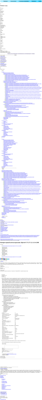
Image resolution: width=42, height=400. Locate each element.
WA (2, 63)
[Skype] (7, 259)
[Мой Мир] (3, 259)
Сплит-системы (12, 1)
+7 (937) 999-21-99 (3, 394)
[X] (4, 259)
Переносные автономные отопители (9, 73)
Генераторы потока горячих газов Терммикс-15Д (10, 81)
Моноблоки (4, 1)
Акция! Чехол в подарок (3, 223)
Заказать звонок (2, 62)
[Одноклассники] (1, 259)
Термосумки (5, 110)
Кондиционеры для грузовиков (8, 102)
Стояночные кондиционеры (22, 1)
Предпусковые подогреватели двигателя (9, 74)
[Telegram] (8, 259)
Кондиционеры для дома (31, 236)
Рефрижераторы (6, 118)
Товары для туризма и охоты (8, 111)
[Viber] (5, 259)
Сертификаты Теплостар (3, 230)
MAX (3, 63)
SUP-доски (5, 119)
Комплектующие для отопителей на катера (10, 101)
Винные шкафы (6, 117)
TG (0, 63)
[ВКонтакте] (0, 259)
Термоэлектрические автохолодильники (13, 239)
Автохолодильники (6, 104)
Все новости (2, 220)
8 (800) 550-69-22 (2, 56)
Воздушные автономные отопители (9, 72)
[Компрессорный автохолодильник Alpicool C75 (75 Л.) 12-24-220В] (11, 256)
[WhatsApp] (6, 259)
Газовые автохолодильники (4, 239)
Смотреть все (2, 226)
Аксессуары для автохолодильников (24, 239)
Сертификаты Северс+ (3, 229)
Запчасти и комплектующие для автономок (10, 82)
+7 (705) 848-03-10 (2, 59)
